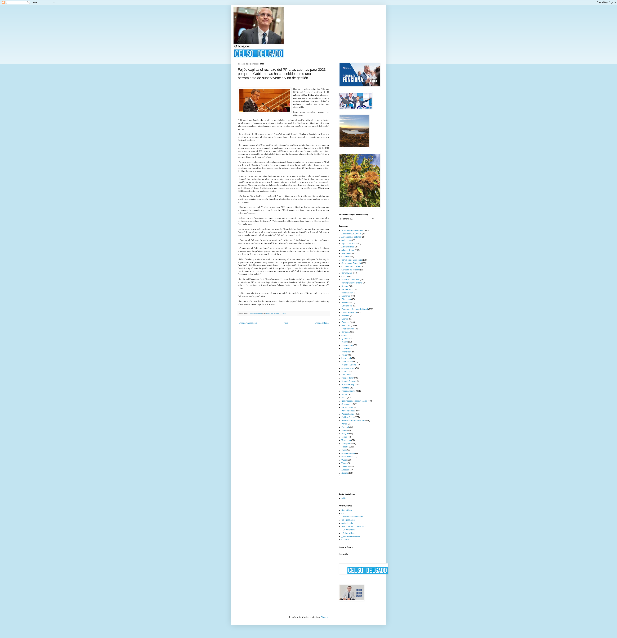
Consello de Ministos (350, 270)
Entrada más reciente (248, 323)
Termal (344, 437)
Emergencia (346, 306)
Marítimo (345, 388)
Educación (346, 299)
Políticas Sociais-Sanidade (353, 420)
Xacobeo (345, 470)
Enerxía (344, 319)
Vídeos (344, 463)
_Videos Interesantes (350, 536)
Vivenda (345, 466)
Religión (345, 434)
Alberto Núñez (347, 247)
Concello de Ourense (350, 266)
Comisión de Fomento (351, 263)
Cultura (344, 276)
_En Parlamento (348, 530)
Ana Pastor (346, 253)
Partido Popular (348, 411)
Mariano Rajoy (347, 384)
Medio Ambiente (348, 391)
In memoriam (347, 345)
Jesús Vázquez (348, 368)
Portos (344, 424)
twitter (344, 498)
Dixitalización (347, 293)
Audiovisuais (347, 523)
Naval (344, 397)
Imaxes (344, 342)
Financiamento (347, 329)
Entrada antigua (322, 323)
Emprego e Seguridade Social (354, 309)
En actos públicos (349, 312)
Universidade (347, 457)
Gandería (345, 332)
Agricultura (346, 240)
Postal (344, 430)
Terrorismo (346, 440)
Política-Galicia (348, 417)
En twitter (345, 315)
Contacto (345, 539)
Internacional (347, 361)
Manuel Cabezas (348, 381)
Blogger (324, 617)
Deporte (345, 286)
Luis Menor (346, 375)
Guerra (344, 335)
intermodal (346, 358)
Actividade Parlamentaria (352, 230)
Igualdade (345, 338)
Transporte (346, 443)
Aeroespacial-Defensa (351, 237)
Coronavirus (346, 273)
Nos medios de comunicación (354, 401)
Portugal (345, 427)
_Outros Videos (348, 533)
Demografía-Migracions (351, 283)
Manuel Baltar (347, 378)
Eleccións (345, 302)
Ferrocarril (345, 325)
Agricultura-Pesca (349, 243)
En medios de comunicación (353, 526)
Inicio (286, 323)
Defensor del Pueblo (350, 279)
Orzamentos (346, 404)
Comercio (345, 256)
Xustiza (344, 473)
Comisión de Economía (351, 260)
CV (342, 513)
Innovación (346, 352)
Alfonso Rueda (347, 250)
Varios (344, 460)
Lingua (344, 371)
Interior (344, 355)
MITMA (344, 394)
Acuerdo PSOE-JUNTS (351, 234)
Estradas (345, 322)
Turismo (345, 447)
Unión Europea (348, 453)
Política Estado (347, 414)
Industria (345, 348)
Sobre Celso (346, 510)
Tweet (344, 450)
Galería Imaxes (348, 520)
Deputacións (347, 289)
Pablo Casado (347, 407)
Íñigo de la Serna (348, 365)
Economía (345, 296)
